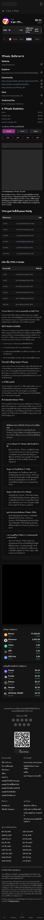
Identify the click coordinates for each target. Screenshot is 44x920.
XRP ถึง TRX (27, 854)
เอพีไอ (26, 772)
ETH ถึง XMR (27, 839)
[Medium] (26, 720)
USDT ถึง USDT (7, 854)
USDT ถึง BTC (6, 861)
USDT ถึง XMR (28, 832)
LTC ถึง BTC (27, 861)
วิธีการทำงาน (6, 762)
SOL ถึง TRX (6, 843)
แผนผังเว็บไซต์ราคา (9, 795)
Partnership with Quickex (33, 762)
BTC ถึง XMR (6, 832)
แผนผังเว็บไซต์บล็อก (9, 792)
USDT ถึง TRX (6, 850)
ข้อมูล (36, 131)
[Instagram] (24, 724)
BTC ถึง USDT (27, 843)
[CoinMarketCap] (28, 724)
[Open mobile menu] (41, 4)
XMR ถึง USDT (7, 835)
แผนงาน (5, 777)
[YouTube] (19, 724)
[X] (22, 720)
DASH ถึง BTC (6, 857)
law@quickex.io (14, 901)
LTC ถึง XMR (27, 835)
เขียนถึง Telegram (8, 809)
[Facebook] (15, 724)
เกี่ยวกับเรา (5, 770)
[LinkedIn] (17, 720)
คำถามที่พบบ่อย (7, 766)
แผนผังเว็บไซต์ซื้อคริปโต (10, 784)
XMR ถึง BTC (27, 850)
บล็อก (4, 773)
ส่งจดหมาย (6, 806)
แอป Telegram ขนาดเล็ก (32, 776)
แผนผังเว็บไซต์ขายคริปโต (11, 788)
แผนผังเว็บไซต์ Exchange (10, 781)
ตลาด (22, 131)
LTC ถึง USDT (6, 846)
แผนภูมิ (8, 131)
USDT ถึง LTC (6, 839)
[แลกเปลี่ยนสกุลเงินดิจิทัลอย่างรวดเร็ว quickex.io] (9, 4)
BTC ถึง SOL (27, 857)
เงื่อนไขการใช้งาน (30, 806)
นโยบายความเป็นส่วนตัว (32, 809)
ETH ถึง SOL (27, 846)
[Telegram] (13, 720)
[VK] (30, 720)
